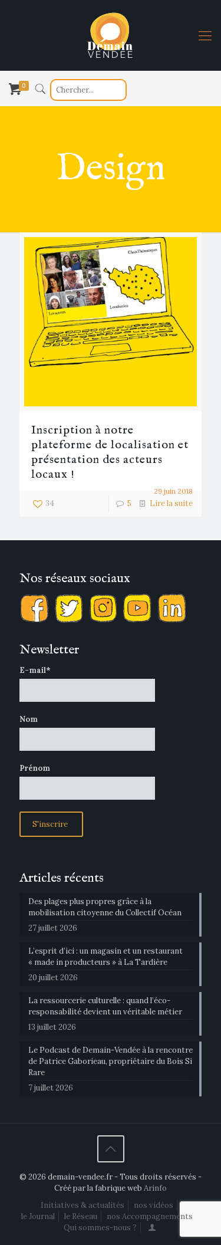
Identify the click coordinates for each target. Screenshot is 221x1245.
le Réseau (80, 1216)
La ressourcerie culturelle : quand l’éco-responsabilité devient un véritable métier (105, 1006)
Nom (28, 719)
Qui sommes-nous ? (100, 1228)
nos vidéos (153, 1205)
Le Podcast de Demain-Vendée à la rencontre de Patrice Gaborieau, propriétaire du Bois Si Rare (110, 1061)
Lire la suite (171, 503)
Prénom (34, 768)
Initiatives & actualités (82, 1205)
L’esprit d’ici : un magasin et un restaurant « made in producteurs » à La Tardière (105, 956)
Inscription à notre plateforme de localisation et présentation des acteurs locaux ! (110, 452)
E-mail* (35, 670)
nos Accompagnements (150, 1216)
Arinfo (155, 1188)
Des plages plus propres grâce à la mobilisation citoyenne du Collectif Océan (105, 907)
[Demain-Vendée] (110, 35)
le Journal (38, 1216)
